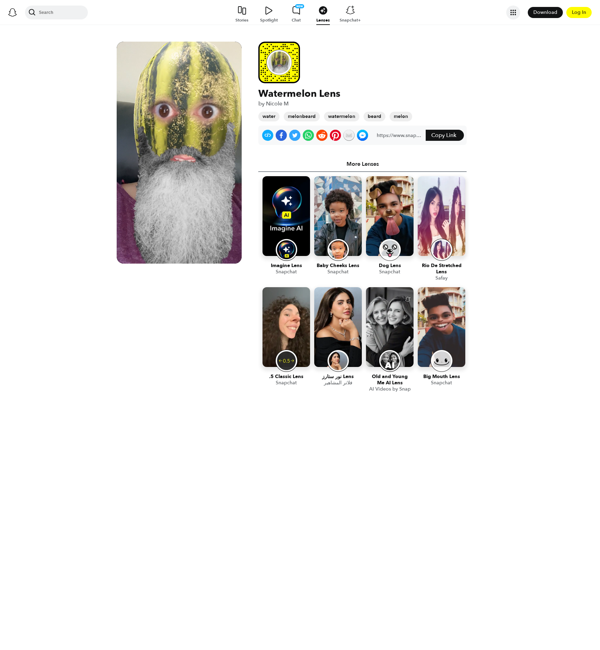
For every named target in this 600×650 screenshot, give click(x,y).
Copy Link (443, 135)
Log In (579, 12)
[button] (267, 135)
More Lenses (363, 164)
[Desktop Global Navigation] (12, 12)
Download (545, 12)
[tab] (362, 164)
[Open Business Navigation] (513, 12)
